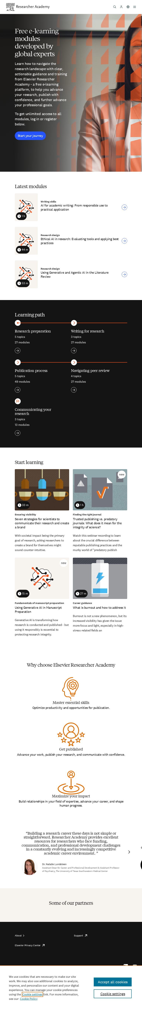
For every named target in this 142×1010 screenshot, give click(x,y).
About (18, 935)
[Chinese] (128, 7)
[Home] (33, 7)
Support (78, 935)
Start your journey (30, 136)
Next (129, 852)
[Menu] (135, 7)
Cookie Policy (29, 999)
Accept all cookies (113, 982)
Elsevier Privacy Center (27, 945)
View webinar (124, 207)
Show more (17, 350)
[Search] (115, 7)
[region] (71, 987)
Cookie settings (32, 994)
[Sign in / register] (121, 7)
